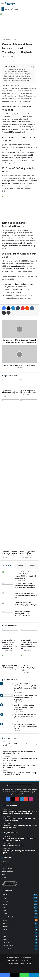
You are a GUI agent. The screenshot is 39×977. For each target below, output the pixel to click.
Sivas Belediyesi (8, 949)
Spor (4, 911)
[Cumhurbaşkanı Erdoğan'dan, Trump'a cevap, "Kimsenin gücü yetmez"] (7, 727)
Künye (4, 865)
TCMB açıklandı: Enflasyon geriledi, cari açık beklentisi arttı (10, 392)
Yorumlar (32, 565)
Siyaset (5, 901)
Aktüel (5, 939)
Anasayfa (6, 39)
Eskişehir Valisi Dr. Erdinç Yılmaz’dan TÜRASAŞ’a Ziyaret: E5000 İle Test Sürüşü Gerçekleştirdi (25, 575)
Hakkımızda (5, 862)
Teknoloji (6, 943)
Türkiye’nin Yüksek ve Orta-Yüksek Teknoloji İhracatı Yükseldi (10, 553)
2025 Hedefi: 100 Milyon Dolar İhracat (17, 76)
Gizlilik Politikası (7, 868)
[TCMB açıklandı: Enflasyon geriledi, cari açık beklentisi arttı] (10, 383)
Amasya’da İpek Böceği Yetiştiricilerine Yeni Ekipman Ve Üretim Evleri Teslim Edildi (25, 586)
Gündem (5, 927)
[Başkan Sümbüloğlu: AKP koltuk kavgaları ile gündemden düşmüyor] (7, 698)
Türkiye (5, 907)
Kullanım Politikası (7, 871)
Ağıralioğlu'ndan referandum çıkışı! (16, 9)
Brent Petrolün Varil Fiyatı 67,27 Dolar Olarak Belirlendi (27, 553)
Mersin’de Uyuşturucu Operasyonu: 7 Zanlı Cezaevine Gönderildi (22, 614)
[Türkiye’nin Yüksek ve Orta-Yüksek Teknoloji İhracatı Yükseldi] (10, 474)
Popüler (20, 565)
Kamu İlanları (7, 933)
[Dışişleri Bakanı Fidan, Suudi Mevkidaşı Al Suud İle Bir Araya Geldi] (7, 596)
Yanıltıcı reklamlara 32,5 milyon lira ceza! (28, 391)
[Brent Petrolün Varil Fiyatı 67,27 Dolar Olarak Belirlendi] (28, 474)
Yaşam (5, 914)
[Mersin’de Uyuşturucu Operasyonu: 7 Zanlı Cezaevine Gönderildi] (7, 614)
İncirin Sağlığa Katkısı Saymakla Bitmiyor (18, 78)
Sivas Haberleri (8, 917)
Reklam (4, 874)
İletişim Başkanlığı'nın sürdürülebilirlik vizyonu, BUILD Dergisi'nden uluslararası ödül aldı (25, 687)
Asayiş (5, 898)
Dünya (5, 920)
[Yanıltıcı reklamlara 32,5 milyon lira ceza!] (28, 383)
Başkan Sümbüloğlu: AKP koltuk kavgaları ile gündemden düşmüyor (25, 698)
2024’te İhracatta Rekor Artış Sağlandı (17, 74)
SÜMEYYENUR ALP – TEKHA (17, 69)
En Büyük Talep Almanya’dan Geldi (16, 81)
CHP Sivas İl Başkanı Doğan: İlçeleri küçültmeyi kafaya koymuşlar (24, 707)
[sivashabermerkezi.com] (13, 3)
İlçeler (5, 930)
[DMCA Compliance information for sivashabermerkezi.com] (9, 885)
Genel (5, 895)
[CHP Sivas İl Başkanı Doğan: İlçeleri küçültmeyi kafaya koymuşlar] (7, 708)
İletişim (4, 877)
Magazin (5, 936)
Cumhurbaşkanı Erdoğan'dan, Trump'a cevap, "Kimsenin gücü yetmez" (25, 726)
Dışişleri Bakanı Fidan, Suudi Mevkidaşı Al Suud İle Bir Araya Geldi (26, 595)
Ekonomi (13, 39)
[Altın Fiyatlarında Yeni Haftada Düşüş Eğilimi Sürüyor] (7, 605)
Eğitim (5, 923)
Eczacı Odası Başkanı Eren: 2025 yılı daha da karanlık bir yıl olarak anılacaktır (25, 717)
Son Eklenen (7, 565)
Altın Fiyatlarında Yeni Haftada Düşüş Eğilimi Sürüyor (26, 604)
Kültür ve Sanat (8, 946)
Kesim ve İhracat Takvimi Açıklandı (16, 72)
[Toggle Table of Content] (30, 67)
